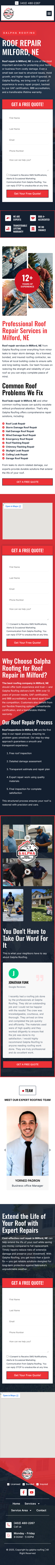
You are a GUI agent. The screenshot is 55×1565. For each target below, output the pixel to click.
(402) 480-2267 (24, 1523)
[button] (49, 13)
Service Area (19, 1510)
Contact (41, 1510)
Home (16, 1503)
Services (30, 1503)
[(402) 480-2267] (9, 1525)
